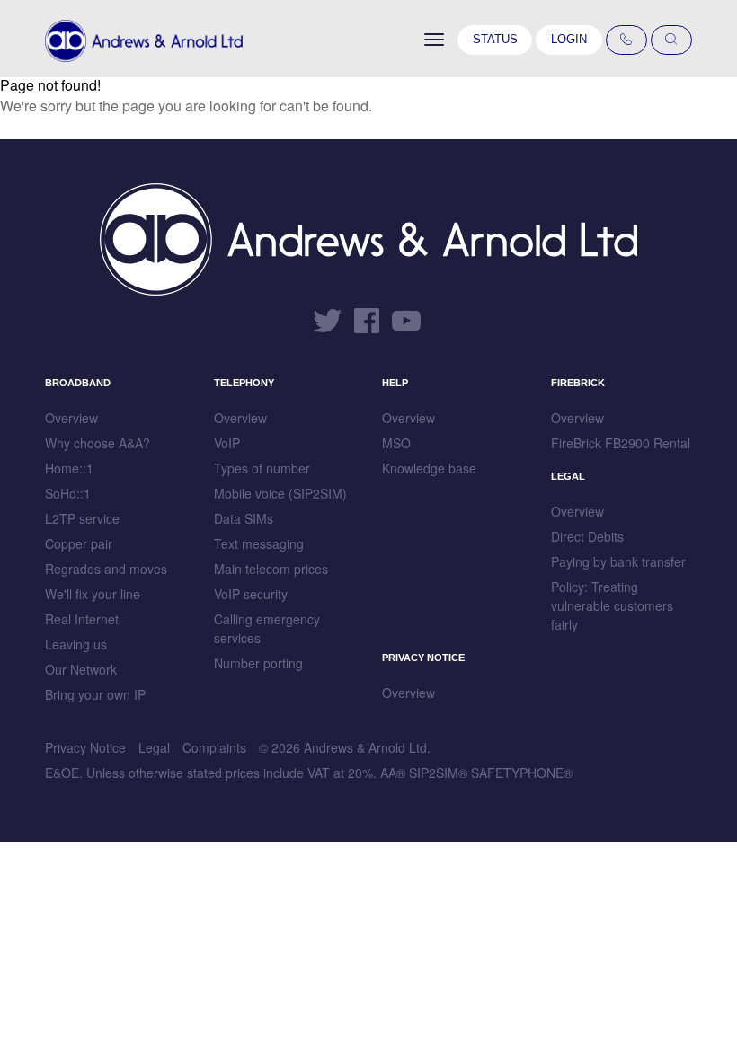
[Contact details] (626, 40)
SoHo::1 (68, 493)
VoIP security (251, 594)
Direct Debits (587, 536)
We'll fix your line (92, 594)
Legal (154, 747)
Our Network (81, 669)
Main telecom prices (271, 569)
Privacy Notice (85, 747)
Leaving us (76, 644)
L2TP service (82, 518)
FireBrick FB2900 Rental (620, 443)
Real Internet (82, 619)
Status (495, 39)
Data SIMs (243, 518)
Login (569, 39)
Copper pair (78, 543)
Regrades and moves (106, 569)
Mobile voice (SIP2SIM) (280, 493)
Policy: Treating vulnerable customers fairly (612, 605)
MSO (396, 443)
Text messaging (259, 543)
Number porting (258, 663)
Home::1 (69, 468)
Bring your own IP (95, 694)
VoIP (227, 443)
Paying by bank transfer (618, 561)
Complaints (214, 747)
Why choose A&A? (97, 443)
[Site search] (671, 40)
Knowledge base (429, 468)
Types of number (262, 468)
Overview (71, 418)
